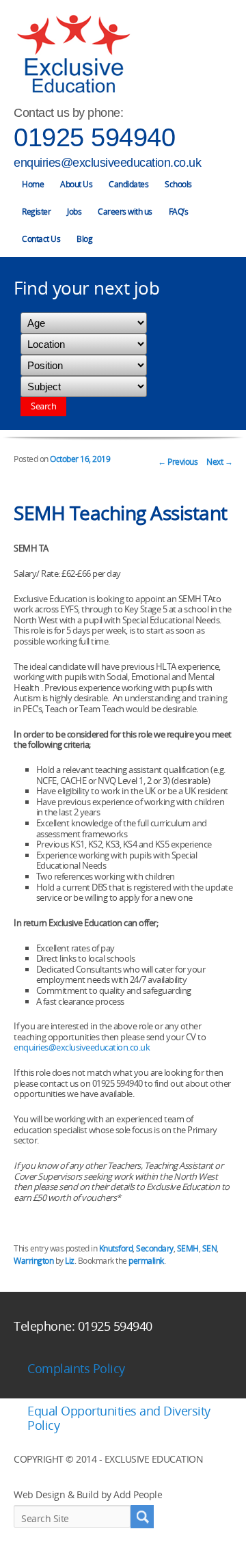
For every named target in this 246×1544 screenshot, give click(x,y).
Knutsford (116, 1248)
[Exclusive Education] (73, 54)
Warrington (33, 1261)
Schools (178, 184)
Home (33, 184)
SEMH (188, 1248)
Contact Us (41, 239)
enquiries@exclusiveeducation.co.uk (107, 163)
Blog (84, 239)
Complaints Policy (76, 1368)
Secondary (155, 1248)
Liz (69, 1261)
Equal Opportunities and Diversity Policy (118, 1418)
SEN (209, 1248)
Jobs (74, 211)
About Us (76, 184)
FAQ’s (179, 211)
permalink (146, 1261)
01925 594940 (94, 137)
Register (36, 211)
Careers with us (125, 211)
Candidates (128, 184)
